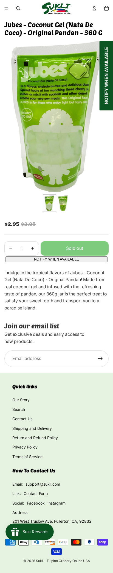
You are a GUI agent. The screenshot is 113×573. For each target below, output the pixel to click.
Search (18, 409)
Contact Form (36, 493)
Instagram (56, 503)
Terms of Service (27, 456)
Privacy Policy (25, 447)
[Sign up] (100, 359)
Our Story (21, 399)
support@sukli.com (43, 484)
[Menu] (6, 8)
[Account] (94, 8)
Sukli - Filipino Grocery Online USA (63, 561)
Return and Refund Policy (35, 437)
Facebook (36, 503)
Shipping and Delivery (32, 428)
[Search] (18, 8)
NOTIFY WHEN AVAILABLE (56, 259)
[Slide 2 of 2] (64, 203)
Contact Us (22, 418)
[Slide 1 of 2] (49, 203)
